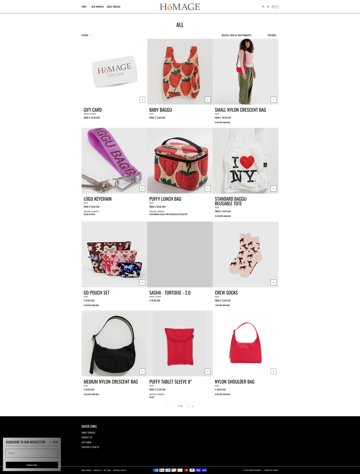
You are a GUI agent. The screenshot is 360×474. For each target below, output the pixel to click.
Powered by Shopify (271, 470)
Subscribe (32, 465)
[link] (165, 406)
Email (11, 453)
